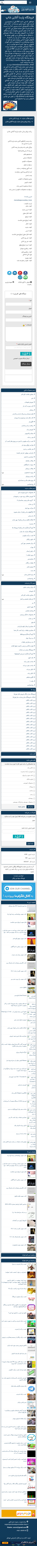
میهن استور (30, 607)
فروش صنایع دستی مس (20, 1020)
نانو (33, 398)
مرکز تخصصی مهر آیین (27, 543)
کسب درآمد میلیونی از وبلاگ (19, 1296)
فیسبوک (25, 272)
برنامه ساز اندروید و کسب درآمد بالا (17, 1288)
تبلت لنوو (31, 657)
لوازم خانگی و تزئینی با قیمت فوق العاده (22, 646)
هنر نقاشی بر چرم (28, 449)
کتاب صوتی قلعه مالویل (20, 1196)
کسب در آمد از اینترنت (20, 1329)
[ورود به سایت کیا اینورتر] (18, 1543)
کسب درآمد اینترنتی (21, 1394)
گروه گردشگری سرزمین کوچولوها (24, 654)
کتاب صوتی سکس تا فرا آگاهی (18, 946)
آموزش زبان (30, 429)
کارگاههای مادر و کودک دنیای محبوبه (24, 512)
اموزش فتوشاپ (29, 402)
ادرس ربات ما (28, 196)
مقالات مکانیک (29, 461)
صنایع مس (31, 559)
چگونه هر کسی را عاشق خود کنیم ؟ (17, 1313)
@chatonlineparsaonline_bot (23, 200)
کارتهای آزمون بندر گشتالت (19, 1220)
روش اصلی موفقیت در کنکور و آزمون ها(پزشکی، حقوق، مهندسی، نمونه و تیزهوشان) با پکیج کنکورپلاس (14, 1282)
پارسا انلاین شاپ (29, 574)
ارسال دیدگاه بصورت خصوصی (21, 358)
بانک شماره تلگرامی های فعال (18, 1386)
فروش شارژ (30, 567)
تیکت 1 (32, 681)
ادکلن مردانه (30, 669)
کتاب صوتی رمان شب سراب (19, 955)
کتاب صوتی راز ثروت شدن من (18, 979)
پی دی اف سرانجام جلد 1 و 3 (19, 1212)
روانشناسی (30, 484)
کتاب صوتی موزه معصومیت (19, 1245)
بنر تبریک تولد (30, 638)
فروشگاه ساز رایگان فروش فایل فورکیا (24, 694)
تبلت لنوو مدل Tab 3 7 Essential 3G (17, 1076)
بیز (33, 603)
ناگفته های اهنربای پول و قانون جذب (17, 1475)
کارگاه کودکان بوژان (21, 1052)
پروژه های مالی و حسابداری (26, 480)
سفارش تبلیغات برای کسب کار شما (24, 630)
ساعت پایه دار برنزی (21, 1133)
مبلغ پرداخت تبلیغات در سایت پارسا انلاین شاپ (14, 1141)
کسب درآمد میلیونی (28, 535)
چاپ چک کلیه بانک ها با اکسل (19, 1353)
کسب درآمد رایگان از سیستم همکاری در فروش (14, 1337)
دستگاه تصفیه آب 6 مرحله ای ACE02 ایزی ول (14, 1101)
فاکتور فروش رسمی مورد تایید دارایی (16, 1345)
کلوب (25, 277)
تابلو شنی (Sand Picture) (20, 995)
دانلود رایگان (30, 539)
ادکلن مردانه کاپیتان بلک (20, 1125)
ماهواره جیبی (23, 987)
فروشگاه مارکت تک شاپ (27, 531)
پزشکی (31, 410)
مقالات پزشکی (29, 468)
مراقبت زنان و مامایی (27, 425)
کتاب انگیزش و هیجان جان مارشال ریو (16, 963)
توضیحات (28, 325)
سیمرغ (32, 524)
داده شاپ (31, 516)
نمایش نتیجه (21, 806)
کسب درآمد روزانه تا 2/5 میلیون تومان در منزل (14, 1467)
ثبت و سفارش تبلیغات (27, 642)
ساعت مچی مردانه (28, 665)
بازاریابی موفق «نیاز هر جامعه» (25, 453)
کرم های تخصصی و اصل (27, 599)
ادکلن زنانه (31, 673)
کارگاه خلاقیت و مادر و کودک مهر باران (23, 520)
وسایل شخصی (29, 610)
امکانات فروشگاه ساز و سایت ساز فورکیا (24, 697)
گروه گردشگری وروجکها (27, 634)
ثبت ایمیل (30, 843)
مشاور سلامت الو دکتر (27, 394)
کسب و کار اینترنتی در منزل (19, 1264)
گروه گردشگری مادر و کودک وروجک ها (23, 527)
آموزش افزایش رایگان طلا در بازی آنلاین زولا (15, 1483)
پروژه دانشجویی (29, 472)
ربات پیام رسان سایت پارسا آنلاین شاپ (19, 131)
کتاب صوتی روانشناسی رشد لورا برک (16, 914)
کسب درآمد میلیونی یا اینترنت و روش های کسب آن (19, 441)
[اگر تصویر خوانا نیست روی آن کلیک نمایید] (26, 353)
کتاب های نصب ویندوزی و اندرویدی (24, 418)
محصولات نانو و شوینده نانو (26, 492)
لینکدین (15, 272)
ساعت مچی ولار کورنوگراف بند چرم (17, 1109)
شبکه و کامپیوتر (29, 433)
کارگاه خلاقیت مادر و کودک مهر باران (16, 1028)
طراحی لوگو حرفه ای (28, 445)
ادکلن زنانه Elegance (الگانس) (19, 1093)
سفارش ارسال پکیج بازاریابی (25, 626)
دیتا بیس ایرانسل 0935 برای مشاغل (17, 906)
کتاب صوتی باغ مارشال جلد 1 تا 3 (18, 1236)
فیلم (32, 622)
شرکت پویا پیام (29, 508)
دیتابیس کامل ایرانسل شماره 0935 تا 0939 (15, 1204)
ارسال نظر (30, 806)
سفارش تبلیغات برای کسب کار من (17, 1117)
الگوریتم (31, 421)
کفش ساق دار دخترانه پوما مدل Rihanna (16, 1060)
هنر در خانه (30, 437)
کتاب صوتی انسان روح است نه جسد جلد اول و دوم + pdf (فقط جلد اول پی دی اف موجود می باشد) (14, 932)
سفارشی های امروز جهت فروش (18, 1036)
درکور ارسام (30, 551)
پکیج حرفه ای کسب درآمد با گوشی (17, 1370)
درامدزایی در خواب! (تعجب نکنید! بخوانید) (16, 1272)
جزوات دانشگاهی (29, 464)
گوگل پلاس (20, 272)
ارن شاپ (31, 504)
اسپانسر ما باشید (29, 457)
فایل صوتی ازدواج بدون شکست (18, 922)
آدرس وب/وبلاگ (27, 316)
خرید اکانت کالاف (30, 700)
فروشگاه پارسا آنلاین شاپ (20, 17)
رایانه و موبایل (30, 476)
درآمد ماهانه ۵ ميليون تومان (19, 1418)
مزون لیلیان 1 (30, 555)
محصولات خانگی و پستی (27, 614)
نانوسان (31, 591)
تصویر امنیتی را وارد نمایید (24, 344)
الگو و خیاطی (30, 677)
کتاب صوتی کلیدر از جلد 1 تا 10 (18, 971)
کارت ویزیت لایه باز (28, 406)
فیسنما (20, 277)
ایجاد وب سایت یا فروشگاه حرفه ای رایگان (18, 877)
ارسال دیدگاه (26, 364)
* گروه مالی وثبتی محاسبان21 (25, 500)
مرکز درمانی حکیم (28, 587)
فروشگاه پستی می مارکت (26, 650)
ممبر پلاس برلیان (22, 1402)
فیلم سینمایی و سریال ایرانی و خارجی (23, 414)
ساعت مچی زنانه (29, 661)
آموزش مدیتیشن (22, 1085)
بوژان (32, 547)
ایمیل (30, 308)
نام (30, 300)
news (32, 570)
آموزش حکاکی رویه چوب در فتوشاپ (23, 496)
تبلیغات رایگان (30, 563)
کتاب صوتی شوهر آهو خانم (19, 938)
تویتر (9, 272)
